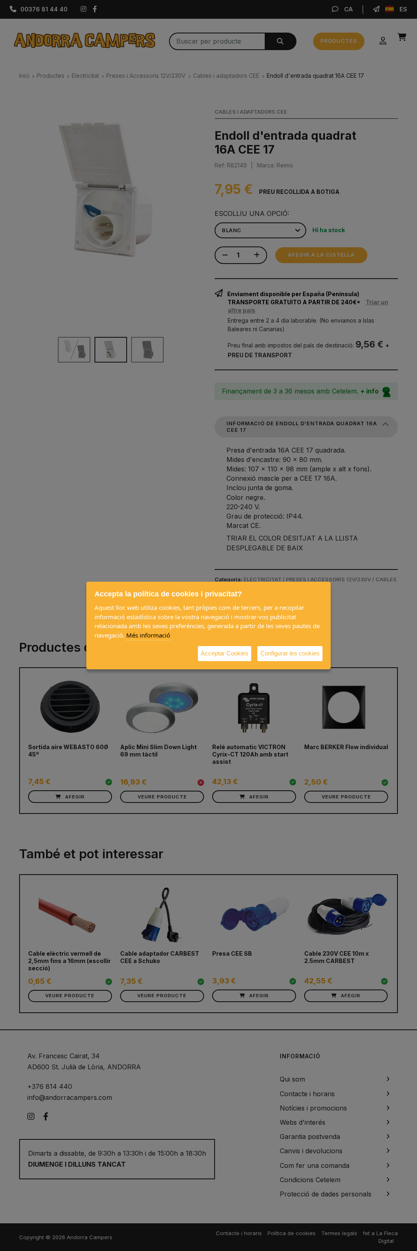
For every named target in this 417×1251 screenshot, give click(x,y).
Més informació (148, 635)
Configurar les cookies (290, 653)
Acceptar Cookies (224, 653)
